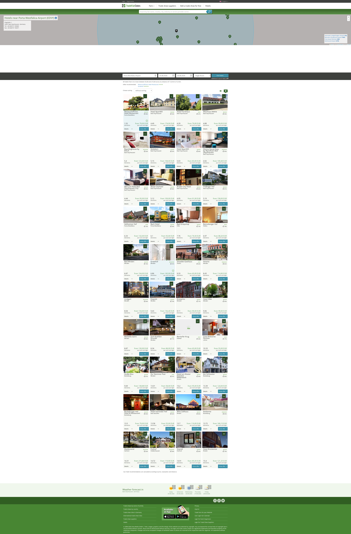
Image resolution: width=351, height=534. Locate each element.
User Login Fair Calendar (202, 516)
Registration (130, 1)
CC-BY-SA (349, 44)
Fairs (151, 6)
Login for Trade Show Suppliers (204, 522)
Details (126, 129)
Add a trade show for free (190, 6)
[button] (175, 29)
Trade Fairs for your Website (203, 512)
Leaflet (332, 44)
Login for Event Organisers (203, 519)
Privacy (197, 506)
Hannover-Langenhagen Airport (336, 35)
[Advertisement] (175, 59)
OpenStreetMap (340, 44)
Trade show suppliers (167, 6)
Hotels (208, 6)
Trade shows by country (130, 509)
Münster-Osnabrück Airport (335, 37)
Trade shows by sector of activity (133, 506)
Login (123, 1)
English (224, 1)
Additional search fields (218, 78)
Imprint (197, 509)
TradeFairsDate (131, 5)
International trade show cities (132, 516)
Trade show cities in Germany (132, 512)
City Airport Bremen (332, 39)
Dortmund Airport (332, 41)
